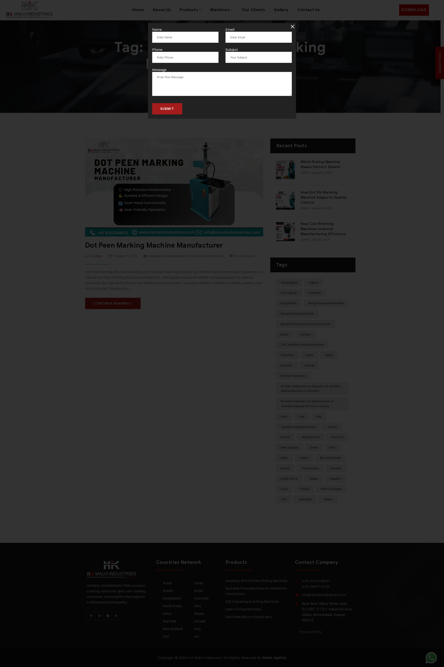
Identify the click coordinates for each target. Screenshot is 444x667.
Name (157, 29)
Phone (157, 49)
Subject (231, 49)
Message (159, 70)
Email (230, 29)
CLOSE (292, 26)
